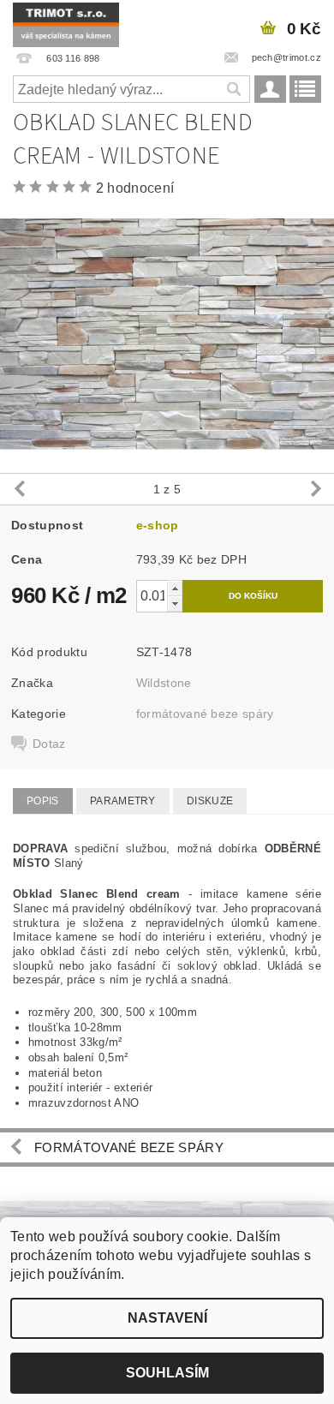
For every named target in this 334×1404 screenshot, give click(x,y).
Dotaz (49, 743)
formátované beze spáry (205, 713)
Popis (43, 801)
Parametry (123, 801)
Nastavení (167, 1318)
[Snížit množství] (174, 603)
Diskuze (210, 801)
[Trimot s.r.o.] (66, 22)
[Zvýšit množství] (174, 588)
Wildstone (164, 683)
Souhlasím (167, 1372)
